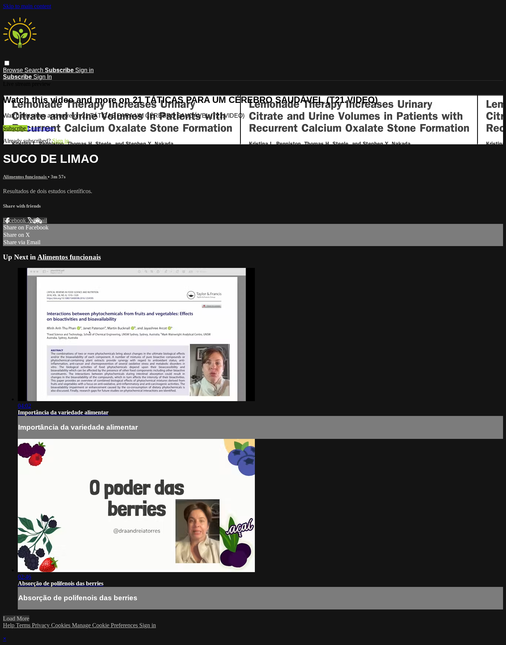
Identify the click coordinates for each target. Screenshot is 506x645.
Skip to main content (27, 6)
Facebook (15, 220)
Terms (24, 625)
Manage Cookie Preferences (105, 625)
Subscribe (15, 128)
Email (40, 220)
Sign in (84, 70)
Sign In (42, 77)
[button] (6, 63)
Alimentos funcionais (25, 176)
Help (9, 625)
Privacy (41, 625)
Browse (13, 70)
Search (34, 70)
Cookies (61, 625)
